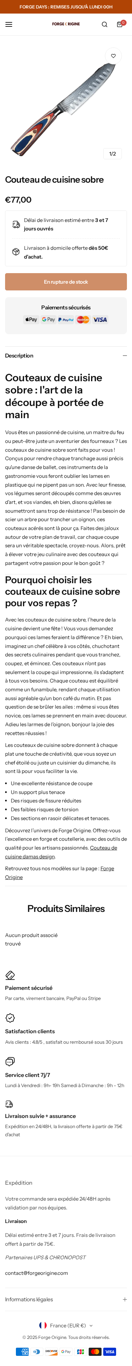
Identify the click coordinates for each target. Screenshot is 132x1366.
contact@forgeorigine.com (36, 1273)
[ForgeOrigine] (66, 24)
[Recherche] (104, 24)
